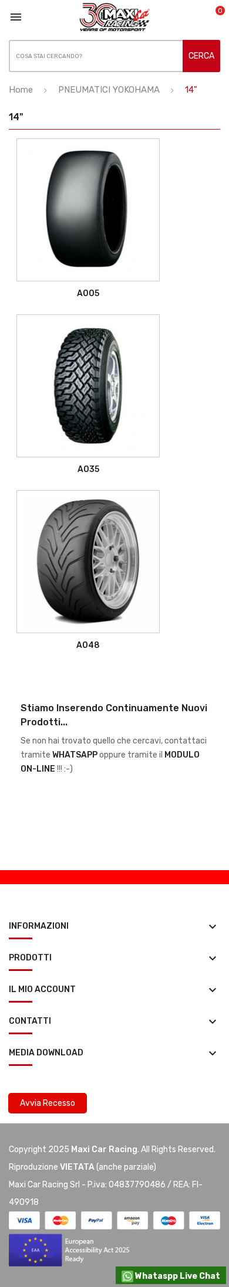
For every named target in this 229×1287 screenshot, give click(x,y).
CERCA (201, 56)
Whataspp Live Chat (176, 1276)
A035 (88, 469)
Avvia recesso (47, 1103)
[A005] (88, 209)
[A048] (88, 561)
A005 (88, 293)
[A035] (88, 385)
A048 (88, 645)
